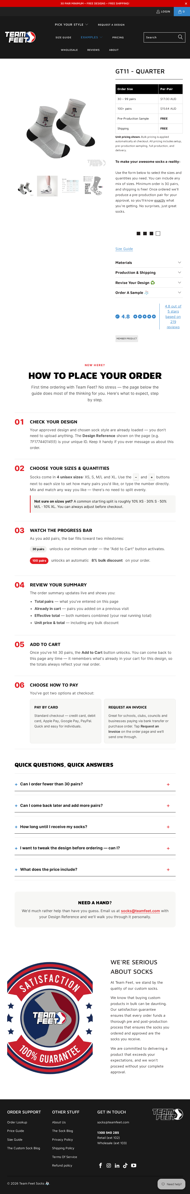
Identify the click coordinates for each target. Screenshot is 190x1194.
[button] (72, 24)
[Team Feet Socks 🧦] (20, 37)
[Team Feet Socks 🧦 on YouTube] (133, 1166)
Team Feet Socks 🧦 (34, 1183)
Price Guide (15, 1131)
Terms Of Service (64, 1157)
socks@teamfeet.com (140, 910)
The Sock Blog (62, 1131)
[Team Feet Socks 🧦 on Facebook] (100, 1166)
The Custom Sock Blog (23, 1148)
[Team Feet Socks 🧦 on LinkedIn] (117, 1166)
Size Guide (14, 1139)
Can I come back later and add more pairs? (61, 805)
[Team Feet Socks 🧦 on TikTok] (125, 1166)
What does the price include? (48, 869)
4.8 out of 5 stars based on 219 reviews (173, 316)
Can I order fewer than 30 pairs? (51, 784)
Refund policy (62, 1165)
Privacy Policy (62, 1139)
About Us (59, 1122)
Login (165, 11)
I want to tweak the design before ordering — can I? (70, 848)
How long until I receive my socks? (53, 826)
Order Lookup (17, 1122)
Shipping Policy (63, 1148)
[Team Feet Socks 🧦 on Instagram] (109, 1166)
